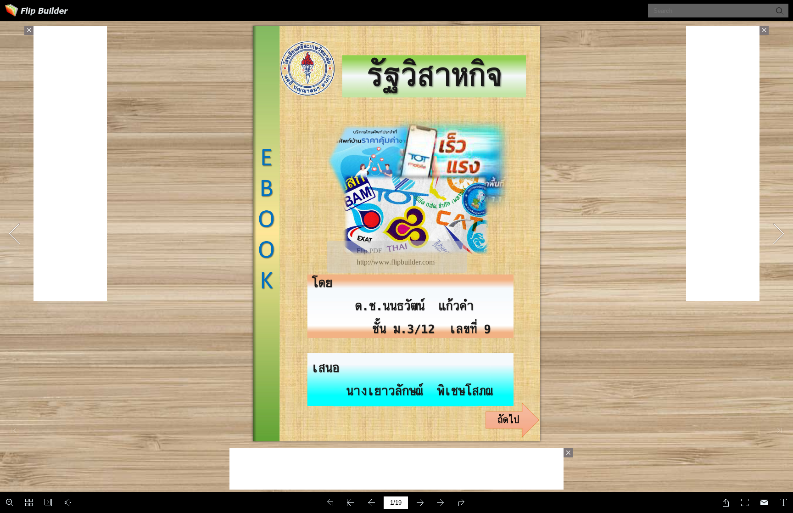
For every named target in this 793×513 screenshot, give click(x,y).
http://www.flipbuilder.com (396, 262)
